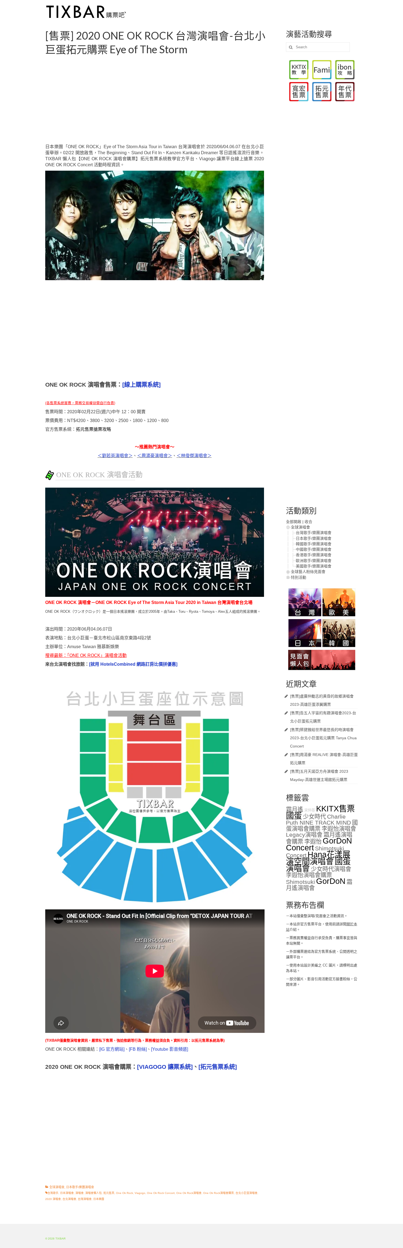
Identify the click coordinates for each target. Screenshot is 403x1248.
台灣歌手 (52, 1192)
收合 (308, 521)
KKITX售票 (335, 808)
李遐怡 (313, 841)
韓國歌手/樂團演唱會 (313, 544)
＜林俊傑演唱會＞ (194, 455)
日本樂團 (98, 1199)
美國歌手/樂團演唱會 (313, 566)
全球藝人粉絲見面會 (308, 571)
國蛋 (294, 815)
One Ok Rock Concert (161, 1192)
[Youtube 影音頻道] (169, 1049)
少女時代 (314, 816)
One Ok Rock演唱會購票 (218, 1192)
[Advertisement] (161, 99)
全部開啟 (293, 521)
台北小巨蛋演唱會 (246, 1192)
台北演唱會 (69, 1199)
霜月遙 (294, 809)
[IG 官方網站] (111, 1049)
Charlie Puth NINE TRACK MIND (318, 819)
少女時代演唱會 (331, 869)
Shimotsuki (300, 882)
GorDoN (330, 881)
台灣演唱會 (85, 1199)
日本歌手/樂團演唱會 (80, 1187)
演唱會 (79, 1192)
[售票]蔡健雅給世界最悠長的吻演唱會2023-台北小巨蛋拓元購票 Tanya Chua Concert (323, 737)
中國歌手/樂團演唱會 (313, 549)
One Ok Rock (124, 1192)
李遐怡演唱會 (339, 828)
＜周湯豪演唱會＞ (154, 455)
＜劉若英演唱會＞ (115, 455)
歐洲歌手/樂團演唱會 (313, 560)
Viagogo (140, 1192)
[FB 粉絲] (138, 1049)
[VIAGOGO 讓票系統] (165, 1067)
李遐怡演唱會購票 (309, 875)
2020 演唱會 (53, 1199)
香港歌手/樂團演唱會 (313, 555)
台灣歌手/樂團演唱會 (313, 532)
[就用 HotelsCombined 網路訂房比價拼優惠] (133, 664)
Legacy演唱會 (304, 834)
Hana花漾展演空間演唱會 (318, 858)
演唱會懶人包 (93, 1192)
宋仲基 (309, 810)
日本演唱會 (67, 1192)
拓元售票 (108, 1192)
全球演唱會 (56, 1187)
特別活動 (298, 577)
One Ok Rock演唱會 (189, 1192)
